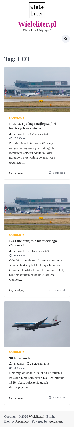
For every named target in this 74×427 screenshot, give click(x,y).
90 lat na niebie (20, 358)
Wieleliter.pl (37, 24)
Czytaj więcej (16, 173)
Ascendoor (22, 421)
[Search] (66, 39)
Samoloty (17, 117)
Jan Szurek (18, 134)
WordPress (55, 421)
